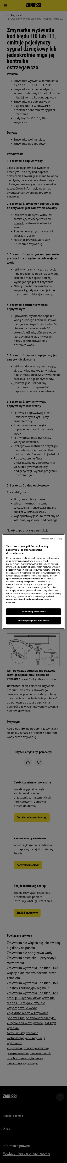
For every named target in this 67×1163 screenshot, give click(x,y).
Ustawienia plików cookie (33, 612)
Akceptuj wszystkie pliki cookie (33, 621)
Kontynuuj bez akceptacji (51, 539)
